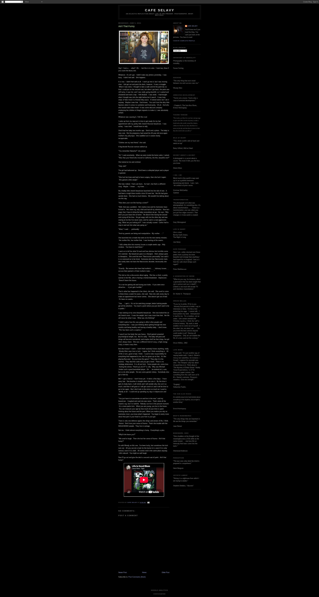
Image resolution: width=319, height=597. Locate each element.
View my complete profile (184, 40)
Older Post (165, 572)
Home (144, 572)
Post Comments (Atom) (137, 577)
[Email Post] (148, 502)
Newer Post (122, 572)
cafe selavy (159, 10)
